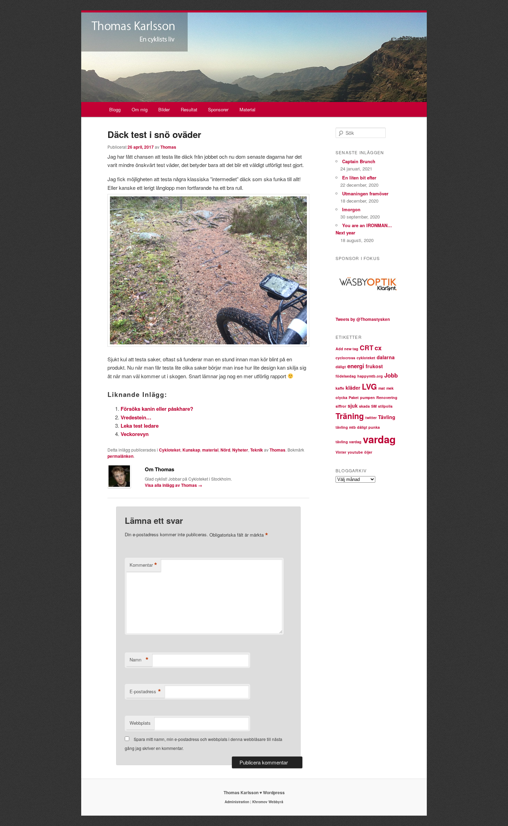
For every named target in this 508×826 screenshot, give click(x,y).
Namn (139, 659)
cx (378, 347)
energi (355, 366)
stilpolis (385, 406)
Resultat (189, 109)
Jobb (391, 375)
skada (364, 406)
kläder (353, 387)
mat (381, 388)
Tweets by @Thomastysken (363, 319)
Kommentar (143, 564)
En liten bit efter (359, 177)
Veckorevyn (135, 434)
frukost (374, 366)
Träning (350, 415)
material (210, 450)
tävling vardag (348, 441)
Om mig (140, 109)
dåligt (341, 366)
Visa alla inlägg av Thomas (173, 485)
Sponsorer (218, 109)
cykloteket (366, 357)
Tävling (386, 417)
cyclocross (345, 357)
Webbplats (140, 723)
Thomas (168, 147)
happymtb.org (370, 376)
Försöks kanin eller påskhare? (157, 408)
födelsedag (346, 376)
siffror (341, 406)
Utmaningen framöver (365, 193)
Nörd (225, 450)
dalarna (386, 357)
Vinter (341, 452)
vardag (379, 439)
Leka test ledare (140, 425)
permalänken (120, 456)
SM (374, 406)
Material (247, 109)
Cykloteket (169, 450)
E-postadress (145, 691)
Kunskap (191, 450)
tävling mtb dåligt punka (358, 427)
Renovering (386, 397)
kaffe (340, 388)
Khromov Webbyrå (267, 801)
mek (390, 388)
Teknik (256, 450)
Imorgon (351, 209)
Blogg (115, 109)
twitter (371, 417)
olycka (341, 397)
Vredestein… (136, 417)
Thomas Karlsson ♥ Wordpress (254, 792)
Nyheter (240, 450)
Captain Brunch (358, 161)
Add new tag (347, 348)
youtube (355, 452)
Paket (354, 397)
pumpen (367, 397)
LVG (369, 386)
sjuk (353, 405)
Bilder (164, 109)
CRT (366, 347)
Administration (237, 801)
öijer (368, 452)
